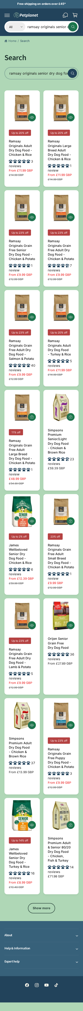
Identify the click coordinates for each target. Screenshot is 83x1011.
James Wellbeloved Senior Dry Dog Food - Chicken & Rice (20, 554)
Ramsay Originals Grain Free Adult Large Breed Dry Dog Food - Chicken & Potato (22, 452)
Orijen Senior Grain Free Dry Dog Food (58, 643)
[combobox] (52, 26)
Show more (41, 908)
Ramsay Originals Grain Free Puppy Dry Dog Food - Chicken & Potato (61, 758)
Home (12, 41)
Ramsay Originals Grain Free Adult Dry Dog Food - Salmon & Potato (21, 349)
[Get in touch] (65, 15)
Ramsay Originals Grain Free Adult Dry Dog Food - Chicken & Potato (61, 250)
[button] (7, 15)
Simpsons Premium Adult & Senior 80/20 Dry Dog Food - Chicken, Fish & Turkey (59, 849)
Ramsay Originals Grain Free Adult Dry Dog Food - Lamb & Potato (20, 658)
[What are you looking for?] (72, 73)
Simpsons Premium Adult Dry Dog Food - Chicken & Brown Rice (20, 747)
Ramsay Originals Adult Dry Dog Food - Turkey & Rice (59, 347)
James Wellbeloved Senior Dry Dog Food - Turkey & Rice (19, 858)
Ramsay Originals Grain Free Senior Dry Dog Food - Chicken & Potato (22, 250)
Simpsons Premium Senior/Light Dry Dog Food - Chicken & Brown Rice (58, 441)
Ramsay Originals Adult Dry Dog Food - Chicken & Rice (20, 147)
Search (25, 41)
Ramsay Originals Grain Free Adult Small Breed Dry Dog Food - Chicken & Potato (61, 556)
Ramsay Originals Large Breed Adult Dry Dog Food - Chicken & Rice (59, 150)
